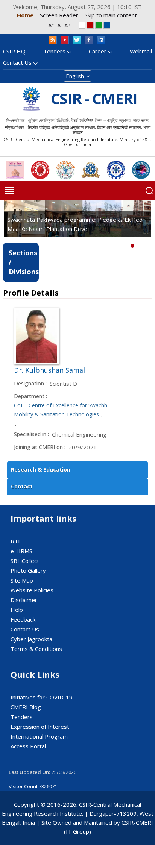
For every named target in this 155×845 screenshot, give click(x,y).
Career (97, 51)
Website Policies (32, 590)
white (82, 25)
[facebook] (89, 40)
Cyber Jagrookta (31, 639)
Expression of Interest (40, 726)
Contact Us (17, 62)
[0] (132, 246)
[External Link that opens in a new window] (15, 170)
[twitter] (77, 40)
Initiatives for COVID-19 (42, 697)
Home (25, 15)
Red (90, 25)
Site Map (22, 580)
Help (17, 609)
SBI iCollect (25, 560)
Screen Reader (59, 15)
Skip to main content (111, 15)
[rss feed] (53, 40)
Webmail (141, 51)
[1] (138, 246)
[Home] (31, 98)
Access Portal (28, 746)
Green (98, 25)
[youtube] (65, 40)
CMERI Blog (26, 707)
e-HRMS (21, 551)
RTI (15, 541)
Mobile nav (9, 190)
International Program (39, 736)
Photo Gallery (28, 570)
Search (149, 190)
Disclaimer (24, 600)
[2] (144, 246)
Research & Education (40, 469)
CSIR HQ (14, 51)
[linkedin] (101, 40)
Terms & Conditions (36, 648)
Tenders (54, 51)
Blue (106, 25)
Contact (22, 486)
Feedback (23, 619)
